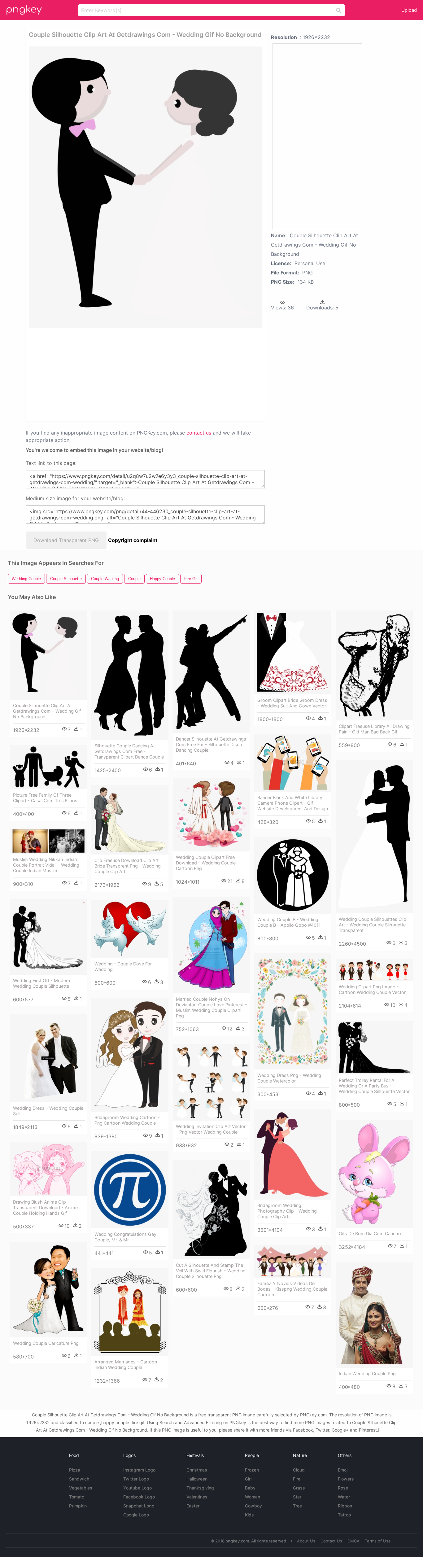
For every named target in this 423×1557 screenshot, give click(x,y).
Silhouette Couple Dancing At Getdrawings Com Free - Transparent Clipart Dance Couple (129, 751)
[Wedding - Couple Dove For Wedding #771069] (129, 929)
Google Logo (136, 1514)
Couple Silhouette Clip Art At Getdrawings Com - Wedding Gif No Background (47, 711)
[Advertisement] (95, 374)
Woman (252, 1496)
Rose (343, 1487)
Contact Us (331, 1540)
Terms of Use (378, 1540)
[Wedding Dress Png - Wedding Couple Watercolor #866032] (292, 1011)
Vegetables (80, 1487)
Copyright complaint (132, 540)
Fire (296, 1478)
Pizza (74, 1469)
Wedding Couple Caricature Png (46, 1343)
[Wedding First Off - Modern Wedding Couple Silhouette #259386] (48, 937)
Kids (249, 1514)
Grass (299, 1487)
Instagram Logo (139, 1469)
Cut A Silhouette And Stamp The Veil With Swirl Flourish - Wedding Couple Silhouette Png (211, 1270)
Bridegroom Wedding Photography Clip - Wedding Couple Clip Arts (287, 1211)
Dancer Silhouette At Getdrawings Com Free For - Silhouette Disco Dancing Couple (211, 744)
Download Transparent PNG (66, 540)
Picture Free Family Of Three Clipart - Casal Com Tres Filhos (45, 797)
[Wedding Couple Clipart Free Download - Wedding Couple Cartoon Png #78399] (211, 815)
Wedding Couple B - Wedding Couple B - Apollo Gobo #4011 (289, 922)
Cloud (299, 1469)
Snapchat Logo (138, 1505)
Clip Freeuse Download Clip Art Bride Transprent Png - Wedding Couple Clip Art (127, 866)
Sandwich (79, 1478)
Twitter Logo (136, 1478)
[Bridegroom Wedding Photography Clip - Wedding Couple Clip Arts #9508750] (292, 1154)
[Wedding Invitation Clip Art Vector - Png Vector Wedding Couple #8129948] (211, 1082)
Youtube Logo (137, 1487)
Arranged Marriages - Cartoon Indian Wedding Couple (125, 1364)
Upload (409, 10)
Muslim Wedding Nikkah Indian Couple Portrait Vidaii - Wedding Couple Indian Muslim (46, 865)
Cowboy (253, 1505)
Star (297, 1496)
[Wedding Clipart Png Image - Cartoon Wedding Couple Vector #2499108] (374, 970)
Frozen (252, 1469)
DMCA (353, 1540)
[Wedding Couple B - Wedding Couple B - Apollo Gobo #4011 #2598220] (292, 875)
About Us (306, 1540)
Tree (297, 1505)
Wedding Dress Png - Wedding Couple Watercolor (289, 1078)
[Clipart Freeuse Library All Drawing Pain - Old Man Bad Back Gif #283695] (374, 665)
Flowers (346, 1478)
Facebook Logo (139, 1496)
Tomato (76, 1496)
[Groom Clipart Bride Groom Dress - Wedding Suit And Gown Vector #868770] (292, 652)
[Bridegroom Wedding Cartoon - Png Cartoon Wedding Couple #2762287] (129, 1055)
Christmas (196, 1469)
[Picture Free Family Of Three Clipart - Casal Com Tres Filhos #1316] (48, 767)
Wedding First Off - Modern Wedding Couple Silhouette (41, 983)
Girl (248, 1478)
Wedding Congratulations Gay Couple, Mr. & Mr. (125, 1236)
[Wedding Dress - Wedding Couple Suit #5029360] (48, 1058)
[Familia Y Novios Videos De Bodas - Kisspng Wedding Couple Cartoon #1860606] (292, 1261)
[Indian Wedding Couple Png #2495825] (374, 1315)
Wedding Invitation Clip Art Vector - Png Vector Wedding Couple (211, 1129)
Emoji (343, 1469)
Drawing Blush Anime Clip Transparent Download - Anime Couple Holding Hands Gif (45, 1207)
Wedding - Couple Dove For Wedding (123, 966)
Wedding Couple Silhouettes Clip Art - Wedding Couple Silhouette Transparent (372, 924)
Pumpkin (78, 1505)
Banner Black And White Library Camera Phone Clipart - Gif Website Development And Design (292, 803)
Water (344, 1496)
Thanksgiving (200, 1487)
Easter (192, 1505)
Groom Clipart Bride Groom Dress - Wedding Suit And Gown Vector (292, 703)
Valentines (196, 1496)
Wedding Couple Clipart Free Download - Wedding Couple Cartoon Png (206, 863)
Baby (250, 1487)
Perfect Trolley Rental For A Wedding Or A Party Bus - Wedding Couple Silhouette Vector (374, 1086)
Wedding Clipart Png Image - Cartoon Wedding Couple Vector (372, 989)
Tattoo (344, 1514)
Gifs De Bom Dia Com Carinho (370, 1233)
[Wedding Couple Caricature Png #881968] (48, 1289)
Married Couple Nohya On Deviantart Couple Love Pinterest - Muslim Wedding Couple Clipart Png (211, 1007)
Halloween (196, 1478)
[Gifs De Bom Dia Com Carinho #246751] (374, 1174)
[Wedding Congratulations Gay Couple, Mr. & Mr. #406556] (129, 1189)
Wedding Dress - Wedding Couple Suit (48, 1110)
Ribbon (345, 1505)
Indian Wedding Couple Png (367, 1373)
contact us (198, 433)
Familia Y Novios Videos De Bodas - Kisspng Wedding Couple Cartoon (292, 1289)
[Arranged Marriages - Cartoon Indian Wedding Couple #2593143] (129, 1312)
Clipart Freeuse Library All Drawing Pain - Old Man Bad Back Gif (374, 729)
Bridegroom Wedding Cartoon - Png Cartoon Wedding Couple (127, 1120)
